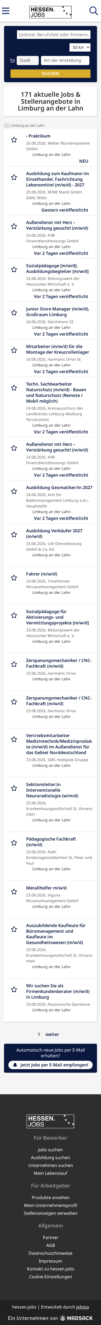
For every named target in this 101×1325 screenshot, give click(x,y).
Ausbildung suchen (50, 1157)
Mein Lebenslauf (50, 1173)
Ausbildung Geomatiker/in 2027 (59, 487)
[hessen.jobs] (50, 11)
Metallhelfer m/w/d (46, 888)
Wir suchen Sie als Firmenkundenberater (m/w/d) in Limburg (57, 991)
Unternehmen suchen (50, 1165)
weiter (52, 1034)
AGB (50, 1245)
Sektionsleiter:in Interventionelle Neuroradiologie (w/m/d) (52, 790)
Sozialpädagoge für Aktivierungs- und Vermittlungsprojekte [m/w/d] (57, 617)
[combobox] (53, 34)
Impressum (50, 1261)
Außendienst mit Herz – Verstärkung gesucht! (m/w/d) (57, 225)
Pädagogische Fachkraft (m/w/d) (51, 842)
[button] (14, 60)
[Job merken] (15, 139)
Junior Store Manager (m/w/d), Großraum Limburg (57, 311)
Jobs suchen (50, 1150)
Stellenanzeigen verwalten (50, 1213)
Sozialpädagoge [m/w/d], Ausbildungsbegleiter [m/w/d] (57, 268)
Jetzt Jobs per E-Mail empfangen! (54, 1065)
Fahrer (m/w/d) (41, 574)
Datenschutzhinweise (50, 1253)
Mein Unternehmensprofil (50, 1205)
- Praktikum (38, 136)
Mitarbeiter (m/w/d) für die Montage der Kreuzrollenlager (57, 349)
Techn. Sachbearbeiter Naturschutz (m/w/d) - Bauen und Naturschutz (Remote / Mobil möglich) (56, 392)
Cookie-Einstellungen (50, 1277)
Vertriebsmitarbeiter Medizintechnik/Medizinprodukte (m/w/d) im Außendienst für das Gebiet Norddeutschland (59, 744)
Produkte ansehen (50, 1197)
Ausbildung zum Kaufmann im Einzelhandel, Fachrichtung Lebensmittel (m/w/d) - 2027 (57, 179)
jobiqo (82, 1307)
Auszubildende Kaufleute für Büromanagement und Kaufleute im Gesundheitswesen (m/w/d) (56, 934)
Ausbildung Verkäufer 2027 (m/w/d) (54, 533)
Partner (50, 1237)
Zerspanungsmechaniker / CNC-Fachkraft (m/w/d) (59, 663)
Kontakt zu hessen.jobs (50, 1269)
